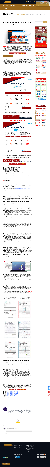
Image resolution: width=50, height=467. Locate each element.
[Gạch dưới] (9, 430)
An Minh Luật (26, 49)
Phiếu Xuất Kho (32, 5)
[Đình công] (10, 430)
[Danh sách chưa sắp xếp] (12, 430)
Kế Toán (6, 8)
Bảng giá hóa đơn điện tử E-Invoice (12, 398)
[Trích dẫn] (13, 430)
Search (45, 22)
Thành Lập (38, 5)
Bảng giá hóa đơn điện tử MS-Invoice (12, 391)
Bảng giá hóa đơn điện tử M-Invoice (12, 394)
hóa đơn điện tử (13, 46)
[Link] (15, 430)
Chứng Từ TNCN (24, 5)
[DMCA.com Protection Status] (5, 457)
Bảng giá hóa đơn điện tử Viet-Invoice (12, 392)
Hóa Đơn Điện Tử (12, 5)
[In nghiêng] (8, 430)
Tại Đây (20, 173)
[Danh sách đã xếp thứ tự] (11, 430)
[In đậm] (6, 430)
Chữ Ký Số (5, 5)
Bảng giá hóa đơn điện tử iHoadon (12, 396)
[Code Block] (14, 430)
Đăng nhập (30, 425)
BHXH (18, 5)
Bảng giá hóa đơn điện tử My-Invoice (12, 393)
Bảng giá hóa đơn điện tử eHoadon (12, 397)
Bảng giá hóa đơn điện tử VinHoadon (12, 395)
